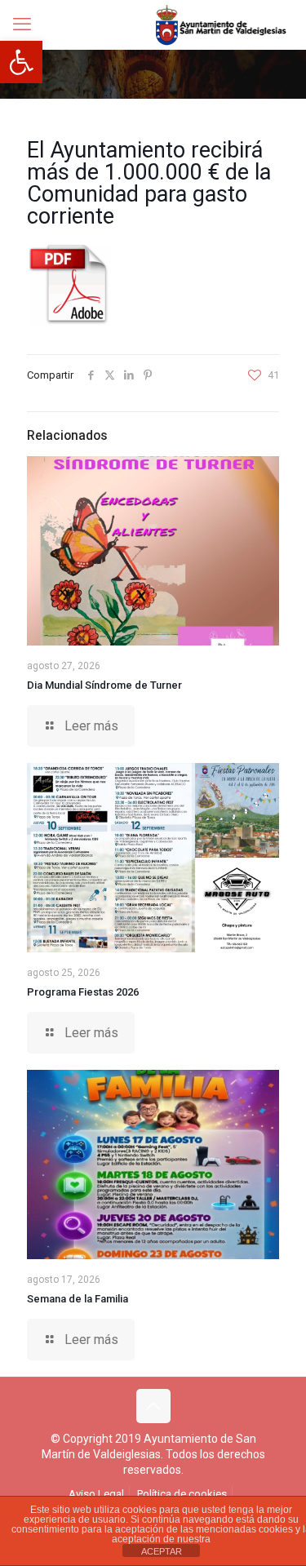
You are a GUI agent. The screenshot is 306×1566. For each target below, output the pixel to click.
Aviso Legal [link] (96, 1494)
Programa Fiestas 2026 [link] (83, 992)
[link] (21, 62)
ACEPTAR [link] (161, 1551)
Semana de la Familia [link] (77, 1299)
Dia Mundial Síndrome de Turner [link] (104, 685)
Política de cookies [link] (182, 1494)
